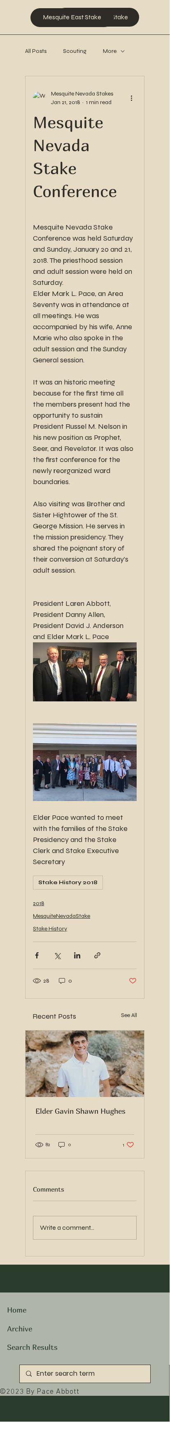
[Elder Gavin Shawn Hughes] (85, 1064)
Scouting (74, 51)
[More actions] (132, 98)
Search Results (32, 1347)
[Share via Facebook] (37, 955)
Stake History (50, 928)
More (109, 51)
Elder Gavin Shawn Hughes (80, 1111)
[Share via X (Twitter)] (57, 955)
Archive (19, 1328)
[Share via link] (97, 955)
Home (16, 1310)
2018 (38, 903)
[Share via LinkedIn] (77, 955)
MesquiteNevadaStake (61, 915)
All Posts (36, 51)
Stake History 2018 (68, 882)
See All (129, 1015)
